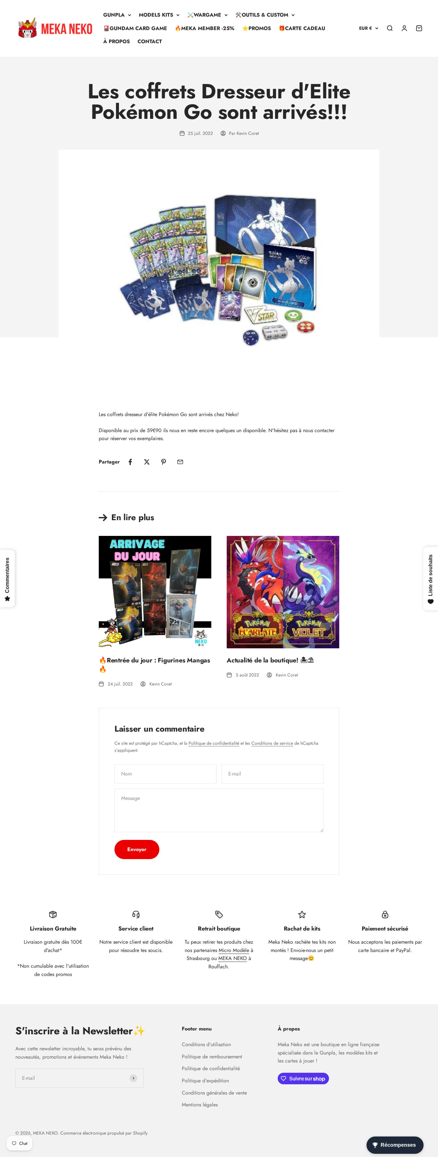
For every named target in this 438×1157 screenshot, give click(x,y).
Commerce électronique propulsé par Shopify (103, 1133)
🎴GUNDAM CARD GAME (135, 28)
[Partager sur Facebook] (130, 461)
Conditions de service (272, 743)
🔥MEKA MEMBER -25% (204, 28)
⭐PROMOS (256, 28)
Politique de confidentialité (214, 743)
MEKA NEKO (232, 958)
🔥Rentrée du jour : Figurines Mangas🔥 (154, 665)
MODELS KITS (156, 15)
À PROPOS (116, 41)
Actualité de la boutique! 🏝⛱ (270, 660)
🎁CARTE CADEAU (302, 28)
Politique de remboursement (212, 1056)
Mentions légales (200, 1104)
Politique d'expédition (205, 1080)
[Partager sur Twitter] (146, 461)
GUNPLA (114, 15)
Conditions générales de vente (214, 1092)
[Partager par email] (180, 461)
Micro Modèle (234, 950)
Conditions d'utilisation (206, 1044)
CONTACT (150, 41)
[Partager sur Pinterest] (163, 461)
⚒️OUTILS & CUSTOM (261, 15)
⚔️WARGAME (204, 15)
